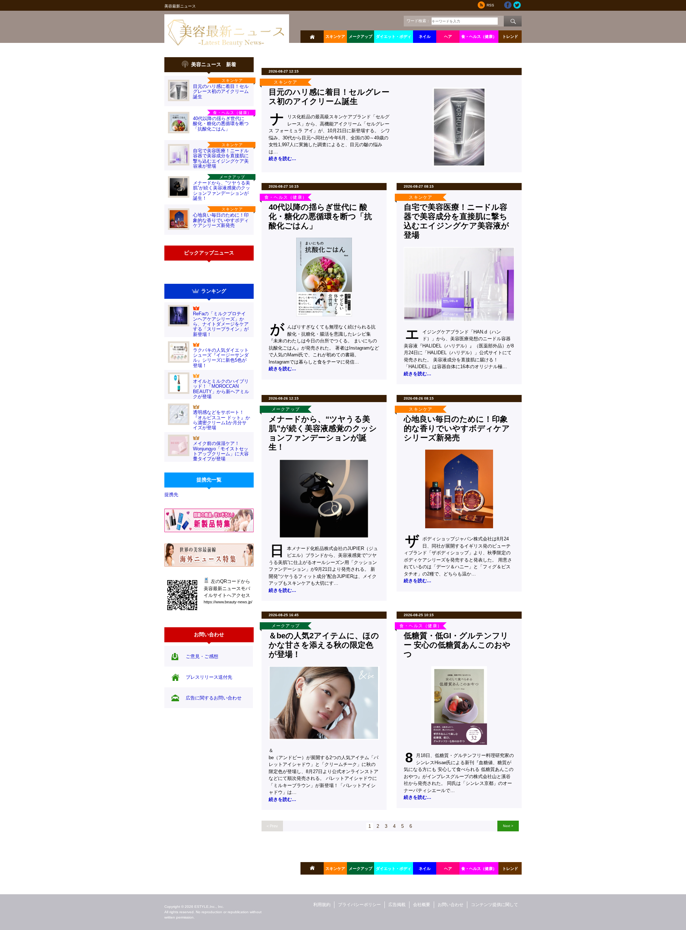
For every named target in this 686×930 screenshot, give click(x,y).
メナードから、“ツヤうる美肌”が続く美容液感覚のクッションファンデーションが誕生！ (221, 190)
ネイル (425, 36)
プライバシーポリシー (359, 904)
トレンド (510, 36)
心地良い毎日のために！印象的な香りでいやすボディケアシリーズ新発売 (221, 220)
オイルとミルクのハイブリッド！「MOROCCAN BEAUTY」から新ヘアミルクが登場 (221, 389)
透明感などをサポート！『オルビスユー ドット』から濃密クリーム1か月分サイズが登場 (221, 420)
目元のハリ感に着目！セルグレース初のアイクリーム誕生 (221, 91)
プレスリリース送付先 (209, 677)
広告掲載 (397, 904)
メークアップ (360, 36)
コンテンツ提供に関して (494, 904)
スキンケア (335, 36)
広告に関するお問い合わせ (214, 698)
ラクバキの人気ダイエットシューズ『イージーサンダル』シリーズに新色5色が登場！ (221, 357)
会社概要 (421, 904)
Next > (508, 826)
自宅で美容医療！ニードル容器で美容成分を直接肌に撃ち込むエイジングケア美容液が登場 (221, 158)
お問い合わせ (450, 904)
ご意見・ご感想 (202, 656)
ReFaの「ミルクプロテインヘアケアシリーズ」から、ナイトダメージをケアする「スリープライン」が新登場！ (221, 324)
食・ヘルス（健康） (479, 36)
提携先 (171, 494)
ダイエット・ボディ (393, 36)
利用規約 (321, 904)
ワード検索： (418, 21)
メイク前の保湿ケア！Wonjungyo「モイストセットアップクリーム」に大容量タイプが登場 (221, 451)
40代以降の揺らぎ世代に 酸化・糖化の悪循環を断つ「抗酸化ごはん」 (221, 124)
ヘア (448, 36)
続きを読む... (282, 158)
